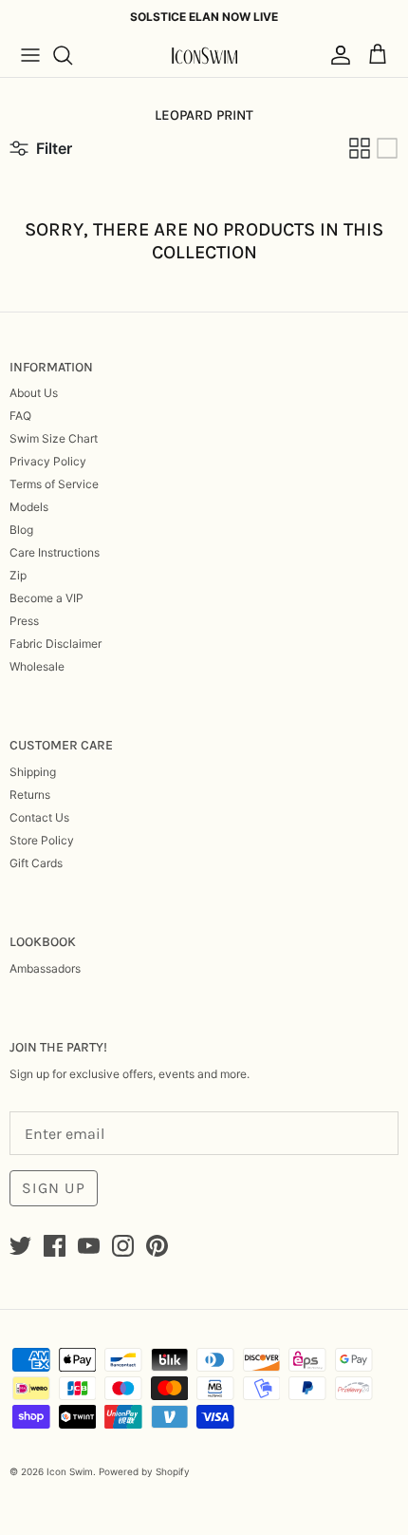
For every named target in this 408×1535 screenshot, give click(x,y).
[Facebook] (54, 1246)
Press (24, 621)
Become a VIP (46, 598)
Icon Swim (69, 1471)
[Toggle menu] (30, 55)
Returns (29, 794)
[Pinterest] (157, 1246)
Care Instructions (54, 552)
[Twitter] (20, 1246)
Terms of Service (54, 484)
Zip (18, 575)
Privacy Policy (47, 461)
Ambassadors (45, 968)
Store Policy (41, 840)
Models (28, 507)
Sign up (53, 1188)
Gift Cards (36, 863)
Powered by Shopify (144, 1471)
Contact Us (39, 817)
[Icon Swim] (204, 55)
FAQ (20, 415)
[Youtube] (89, 1246)
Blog (21, 529)
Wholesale (37, 666)
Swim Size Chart (53, 438)
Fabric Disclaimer (55, 643)
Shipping (32, 772)
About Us (33, 393)
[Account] (336, 55)
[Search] (72, 55)
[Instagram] (123, 1246)
